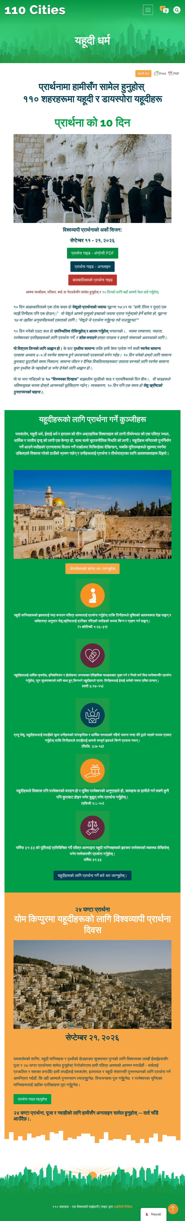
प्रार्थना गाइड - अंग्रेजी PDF (92, 253)
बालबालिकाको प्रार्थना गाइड (93, 280)
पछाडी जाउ (143, 73)
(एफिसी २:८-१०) (92, 803)
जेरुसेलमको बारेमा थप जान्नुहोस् (92, 568)
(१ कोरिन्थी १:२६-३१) (92, 627)
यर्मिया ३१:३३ (93, 860)
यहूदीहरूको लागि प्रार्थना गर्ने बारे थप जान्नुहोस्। (92, 875)
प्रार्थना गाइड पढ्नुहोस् (32, 1099)
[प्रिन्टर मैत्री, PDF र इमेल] (166, 75)
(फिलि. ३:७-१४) (92, 746)
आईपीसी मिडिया (123, 1207)
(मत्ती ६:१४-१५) (92, 686)
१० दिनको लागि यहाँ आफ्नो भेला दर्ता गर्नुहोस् (130, 292)
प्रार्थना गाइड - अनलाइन (92, 266)
